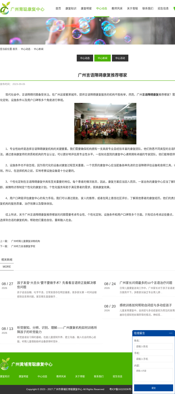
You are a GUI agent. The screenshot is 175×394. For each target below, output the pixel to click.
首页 (58, 8)
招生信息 (163, 8)
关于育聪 (132, 8)
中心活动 (120, 58)
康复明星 (86, 8)
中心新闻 (38, 49)
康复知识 (70, 8)
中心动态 (101, 8)
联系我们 (147, 8)
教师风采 (117, 8)
